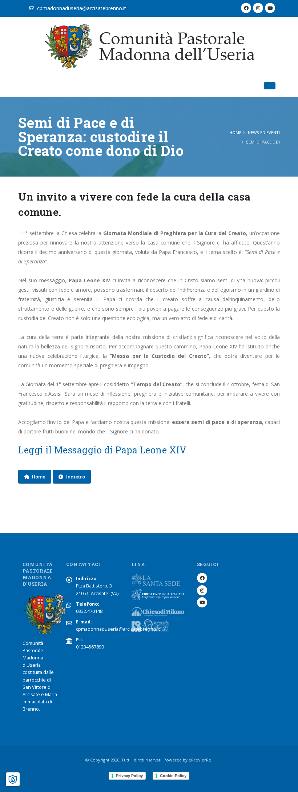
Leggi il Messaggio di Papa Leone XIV (103, 450)
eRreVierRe (200, 760)
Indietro (75, 476)
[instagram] (258, 8)
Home (235, 132)
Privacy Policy (129, 775)
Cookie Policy (173, 775)
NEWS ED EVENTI (264, 132)
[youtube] (270, 8)
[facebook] (246, 8)
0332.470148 (89, 611)
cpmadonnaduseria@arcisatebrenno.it (81, 8)
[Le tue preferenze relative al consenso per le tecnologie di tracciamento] (13, 779)
